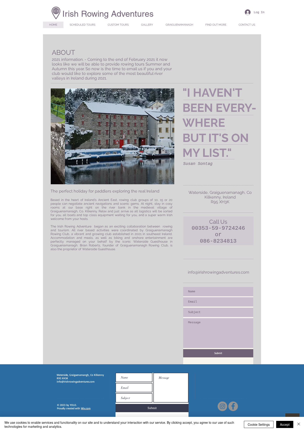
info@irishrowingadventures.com (218, 272)
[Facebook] (233, 406)
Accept (285, 424)
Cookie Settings (259, 424)
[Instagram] (222, 406)
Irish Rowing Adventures (108, 14)
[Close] (298, 424)
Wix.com (86, 408)
